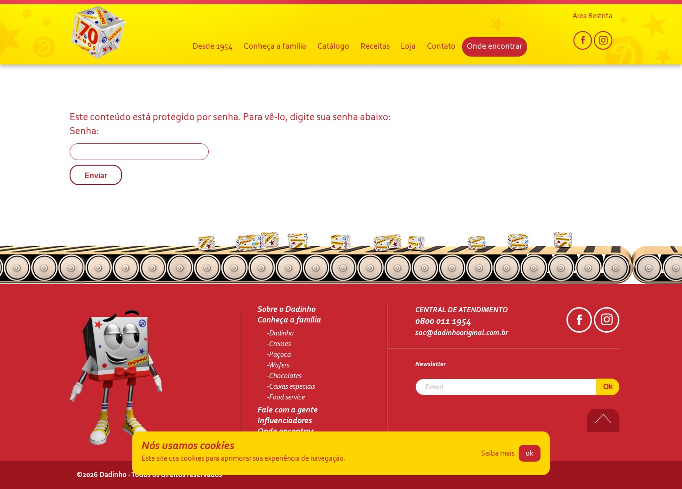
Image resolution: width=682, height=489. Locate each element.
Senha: (84, 132)
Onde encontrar (494, 47)
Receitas (375, 47)
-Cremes (279, 344)
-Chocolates (284, 376)
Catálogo (333, 47)
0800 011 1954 (443, 321)
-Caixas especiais (291, 387)
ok (530, 453)
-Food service (286, 397)
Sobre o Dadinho (286, 310)
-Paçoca (279, 355)
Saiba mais (498, 453)
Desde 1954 (212, 47)
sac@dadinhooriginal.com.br (461, 333)
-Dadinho (280, 333)
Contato (441, 47)
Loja (408, 47)
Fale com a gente (287, 410)
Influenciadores (284, 421)
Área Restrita (592, 16)
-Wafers (278, 365)
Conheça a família (275, 47)
